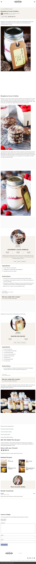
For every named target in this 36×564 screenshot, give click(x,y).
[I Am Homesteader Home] (18, 1)
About (14, 560)
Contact (27, 560)
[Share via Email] (15, 17)
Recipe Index (10, 14)
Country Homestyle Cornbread (12, 468)
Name (2, 535)
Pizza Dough (10, 461)
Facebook (30, 442)
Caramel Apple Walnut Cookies (7, 437)
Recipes (14, 14)
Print (15, 261)
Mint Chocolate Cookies (5, 434)
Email (2, 539)
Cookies (7, 14)
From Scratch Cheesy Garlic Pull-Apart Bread (30, 469)
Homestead (19, 560)
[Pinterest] (28, 558)
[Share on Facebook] (9, 17)
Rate (19, 261)
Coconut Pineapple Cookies (6, 431)
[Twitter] (34, 558)
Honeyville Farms (9, 314)
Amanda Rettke (6, 13)
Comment (23, 261)
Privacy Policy (32, 560)
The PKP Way (22, 314)
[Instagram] (32, 558)
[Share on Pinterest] (13, 17)
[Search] (35, 2)
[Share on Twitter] (11, 17)
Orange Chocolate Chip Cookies (7, 428)
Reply (34, 493)
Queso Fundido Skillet (29, 461)
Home (11, 560)
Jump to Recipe (4, 16)
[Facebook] (30, 558)
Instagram (24, 442)
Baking (4, 14)
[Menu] (1, 2)
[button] (16, 245)
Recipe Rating (3, 519)
